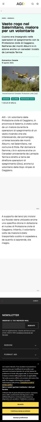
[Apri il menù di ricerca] (32, 4)
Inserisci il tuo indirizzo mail (15, 320)
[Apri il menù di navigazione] (3, 4)
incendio (6, 99)
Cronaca (11, 18)
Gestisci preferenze (20, 418)
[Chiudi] (38, 363)
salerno (15, 99)
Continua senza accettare (20, 411)
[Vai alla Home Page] (21, 4)
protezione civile (27, 99)
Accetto (20, 404)
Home (4, 18)
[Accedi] (37, 4)
